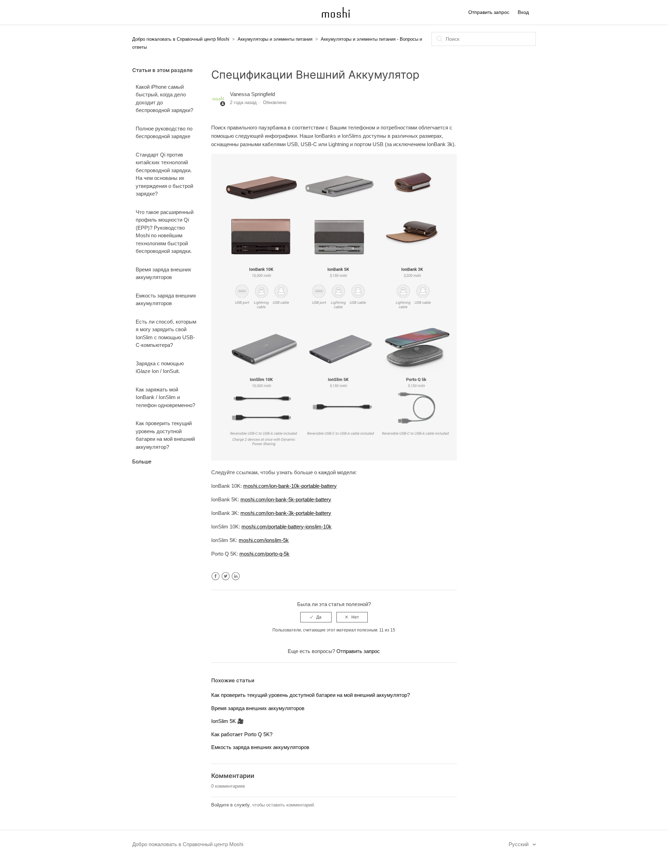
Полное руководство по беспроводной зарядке (164, 133)
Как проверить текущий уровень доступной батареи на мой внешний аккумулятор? (165, 435)
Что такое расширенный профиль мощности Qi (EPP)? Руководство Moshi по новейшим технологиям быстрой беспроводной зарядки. (164, 231)
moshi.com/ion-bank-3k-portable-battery (285, 513)
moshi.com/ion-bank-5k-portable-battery (285, 499)
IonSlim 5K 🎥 (227, 721)
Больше (141, 461)
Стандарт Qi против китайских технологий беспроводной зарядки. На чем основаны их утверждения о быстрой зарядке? (164, 174)
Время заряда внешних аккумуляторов (163, 273)
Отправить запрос (488, 12)
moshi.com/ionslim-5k (264, 540)
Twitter (225, 576)
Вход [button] (523, 12)
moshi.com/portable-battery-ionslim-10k (286, 527)
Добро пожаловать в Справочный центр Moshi (180, 39)
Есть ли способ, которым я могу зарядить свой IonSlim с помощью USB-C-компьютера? (166, 333)
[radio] (316, 617)
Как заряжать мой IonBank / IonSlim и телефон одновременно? (165, 397)
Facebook (215, 576)
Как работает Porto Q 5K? (241, 734)
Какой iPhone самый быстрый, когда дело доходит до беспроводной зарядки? (164, 98)
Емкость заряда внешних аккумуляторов (166, 300)
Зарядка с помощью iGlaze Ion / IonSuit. (160, 367)
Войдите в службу (230, 805)
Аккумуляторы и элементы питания (275, 39)
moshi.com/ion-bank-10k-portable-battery (290, 486)
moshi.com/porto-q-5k (264, 554)
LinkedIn (235, 576)
